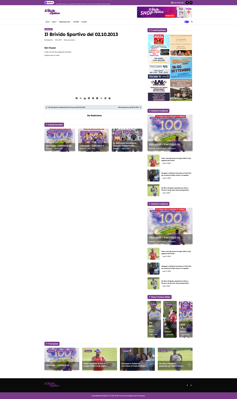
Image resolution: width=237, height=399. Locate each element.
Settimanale (48, 29)
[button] (191, 319)
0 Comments (171, 148)
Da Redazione (48, 40)
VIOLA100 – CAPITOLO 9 (92, 146)
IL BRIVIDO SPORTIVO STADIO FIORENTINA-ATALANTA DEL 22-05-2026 (126, 146)
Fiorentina (153, 304)
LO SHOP (76, 22)
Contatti (84, 22)
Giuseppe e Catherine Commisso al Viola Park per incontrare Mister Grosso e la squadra (133, 367)
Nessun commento (69, 40)
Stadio (49, 135)
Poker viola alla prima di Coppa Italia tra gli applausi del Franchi (96, 365)
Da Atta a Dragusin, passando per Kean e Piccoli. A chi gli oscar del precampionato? (171, 367)
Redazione (96, 115)
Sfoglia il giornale (64, 22)
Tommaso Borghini (152, 330)
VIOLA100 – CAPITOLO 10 (58, 146)
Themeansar (140, 396)
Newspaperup (130, 396)
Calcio (54, 22)
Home (47, 22)
